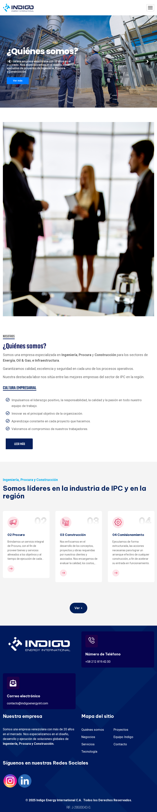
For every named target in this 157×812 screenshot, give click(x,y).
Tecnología (89, 751)
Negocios (88, 737)
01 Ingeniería (122, 535)
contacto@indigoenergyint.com (27, 703)
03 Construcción (20, 535)
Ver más (17, 80)
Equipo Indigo (123, 737)
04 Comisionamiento (76, 535)
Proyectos (121, 729)
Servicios (88, 744)
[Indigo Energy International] (18, 7)
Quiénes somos (92, 729)
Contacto (120, 744)
